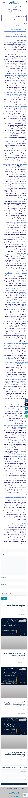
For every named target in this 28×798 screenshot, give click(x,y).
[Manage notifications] (24, 795)
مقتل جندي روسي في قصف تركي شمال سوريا (15, 34)
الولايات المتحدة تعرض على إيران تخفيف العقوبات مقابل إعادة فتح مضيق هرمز (14, 703)
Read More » (22, 610)
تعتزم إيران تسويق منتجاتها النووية (18, 29)
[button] (26, 2)
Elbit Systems (11, 358)
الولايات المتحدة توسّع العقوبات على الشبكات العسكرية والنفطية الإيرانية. (15, 754)
